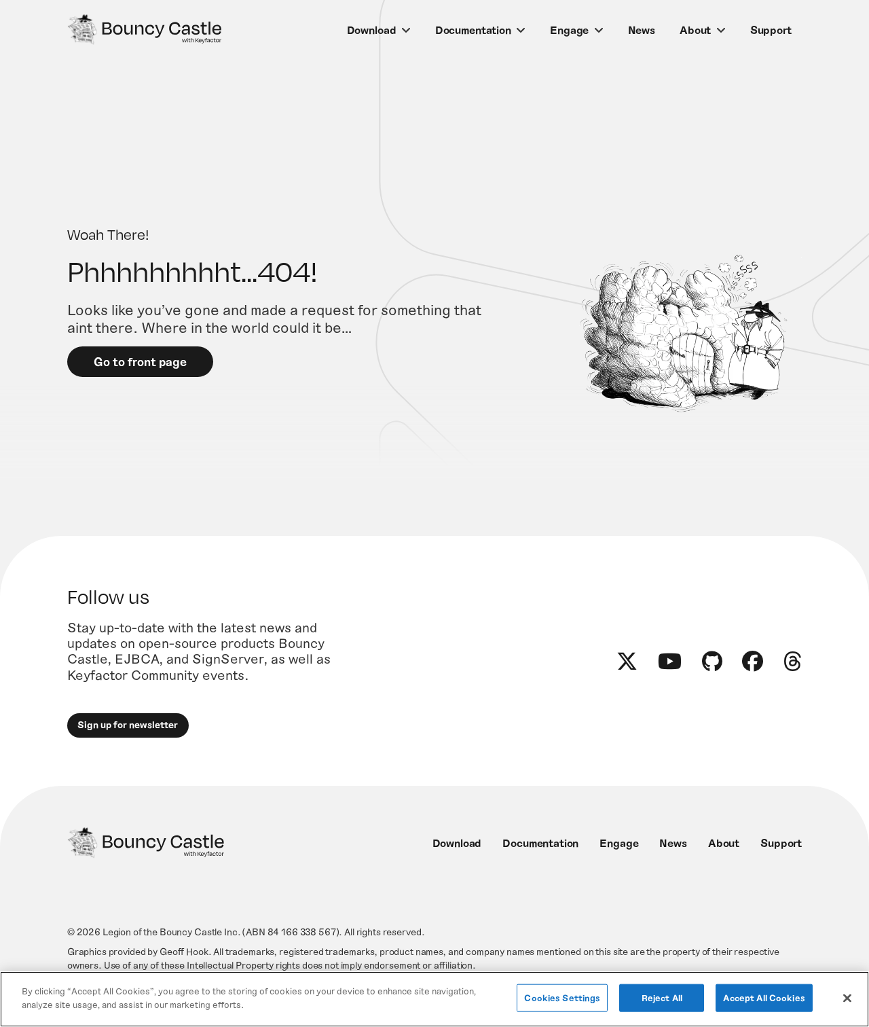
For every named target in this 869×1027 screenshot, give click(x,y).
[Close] (847, 998)
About (695, 29)
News (641, 29)
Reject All (662, 997)
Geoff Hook (184, 951)
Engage (569, 29)
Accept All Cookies (764, 997)
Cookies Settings (562, 997)
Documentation (473, 29)
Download (371, 29)
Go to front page (140, 361)
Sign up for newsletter (127, 724)
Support (771, 29)
